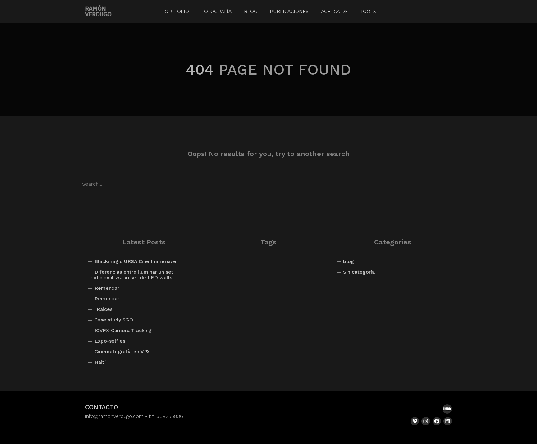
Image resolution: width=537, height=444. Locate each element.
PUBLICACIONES (289, 11)
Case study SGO (113, 320)
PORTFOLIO (175, 11)
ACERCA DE (334, 11)
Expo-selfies (109, 341)
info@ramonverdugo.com (114, 416)
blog (348, 261)
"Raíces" (104, 309)
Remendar (106, 288)
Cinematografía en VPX (122, 351)
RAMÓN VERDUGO (98, 11)
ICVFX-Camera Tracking (123, 330)
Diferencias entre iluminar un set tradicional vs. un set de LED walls (130, 274)
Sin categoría (359, 272)
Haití (100, 362)
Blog (250, 11)
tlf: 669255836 (166, 416)
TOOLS (368, 11)
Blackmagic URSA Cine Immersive (135, 261)
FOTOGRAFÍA (216, 11)
